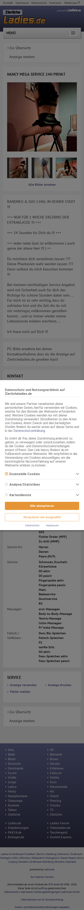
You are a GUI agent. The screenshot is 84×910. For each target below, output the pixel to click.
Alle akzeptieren (42, 506)
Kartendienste (20, 495)
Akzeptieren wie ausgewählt (42, 517)
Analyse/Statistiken (24, 484)
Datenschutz (32, 525)
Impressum (52, 525)
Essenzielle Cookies (24, 474)
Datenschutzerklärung (29, 431)
